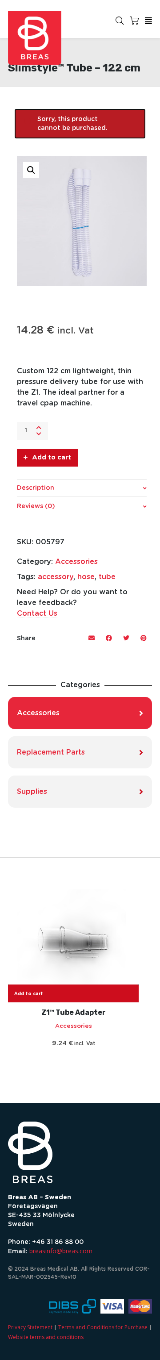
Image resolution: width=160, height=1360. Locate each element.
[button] (31, 170)
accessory (55, 576)
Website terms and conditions (46, 1337)
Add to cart (51, 458)
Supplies (32, 791)
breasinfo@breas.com (60, 1251)
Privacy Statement (30, 1327)
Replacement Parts (51, 752)
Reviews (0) (36, 506)
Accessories (76, 561)
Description (35, 488)
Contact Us (37, 613)
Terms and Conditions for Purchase (103, 1327)
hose (86, 576)
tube (107, 576)
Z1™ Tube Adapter (73, 1012)
